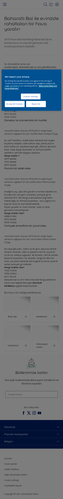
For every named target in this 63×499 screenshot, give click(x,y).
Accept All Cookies (15, 104)
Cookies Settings (30, 96)
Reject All (36, 104)
